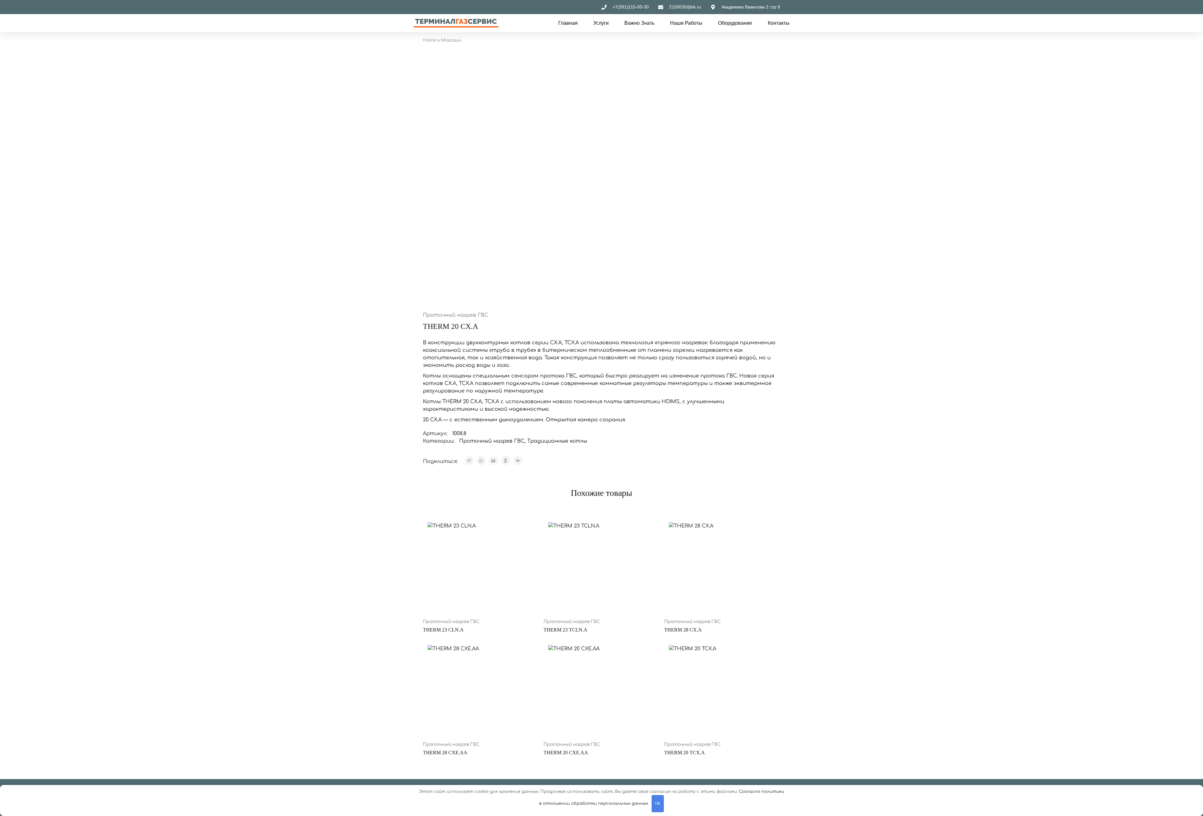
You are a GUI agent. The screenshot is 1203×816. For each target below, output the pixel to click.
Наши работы (686, 23)
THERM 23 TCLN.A (565, 629)
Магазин (451, 40)
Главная (568, 23)
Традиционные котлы (557, 441)
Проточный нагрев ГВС (455, 315)
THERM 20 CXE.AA (566, 752)
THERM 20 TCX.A (684, 752)
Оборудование (735, 23)
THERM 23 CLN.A (443, 629)
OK (657, 803)
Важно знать (639, 23)
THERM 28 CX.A (683, 629)
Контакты (778, 23)
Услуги (601, 23)
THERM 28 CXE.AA (445, 752)
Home (429, 40)
